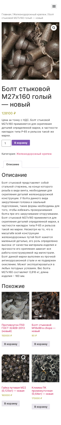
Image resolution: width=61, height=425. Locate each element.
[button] (54, 28)
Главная (6, 14)
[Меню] (54, 6)
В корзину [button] (10, 344)
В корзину (20, 142)
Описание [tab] (12, 164)
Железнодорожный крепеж (29, 14)
